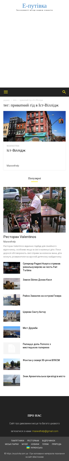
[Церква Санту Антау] (11, 316)
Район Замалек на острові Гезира (42, 295)
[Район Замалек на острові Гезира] (11, 300)
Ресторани (33, 441)
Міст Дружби (30, 328)
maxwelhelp (13, 165)
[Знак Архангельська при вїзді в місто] (11, 380)
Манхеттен (13, 146)
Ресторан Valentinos (19, 237)
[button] (5, 92)
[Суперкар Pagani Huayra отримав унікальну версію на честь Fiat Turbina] (11, 268)
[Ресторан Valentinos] (34, 210)
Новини (35, 444)
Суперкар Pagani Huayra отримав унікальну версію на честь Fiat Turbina (41, 267)
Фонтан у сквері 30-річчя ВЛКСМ (41, 360)
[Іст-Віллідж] (34, 126)
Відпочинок (48, 441)
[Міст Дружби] (11, 332)
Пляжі (45, 444)
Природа (56, 444)
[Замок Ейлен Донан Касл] (11, 284)
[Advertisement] (34, 51)
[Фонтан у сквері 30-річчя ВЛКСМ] (11, 364)
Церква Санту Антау (34, 312)
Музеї (25, 444)
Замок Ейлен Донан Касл (37, 279)
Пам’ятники (17, 441)
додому (6, 100)
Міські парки (12, 444)
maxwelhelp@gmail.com (45, 431)
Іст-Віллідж (16, 150)
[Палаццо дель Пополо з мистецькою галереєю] (11, 348)
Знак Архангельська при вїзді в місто (44, 376)
